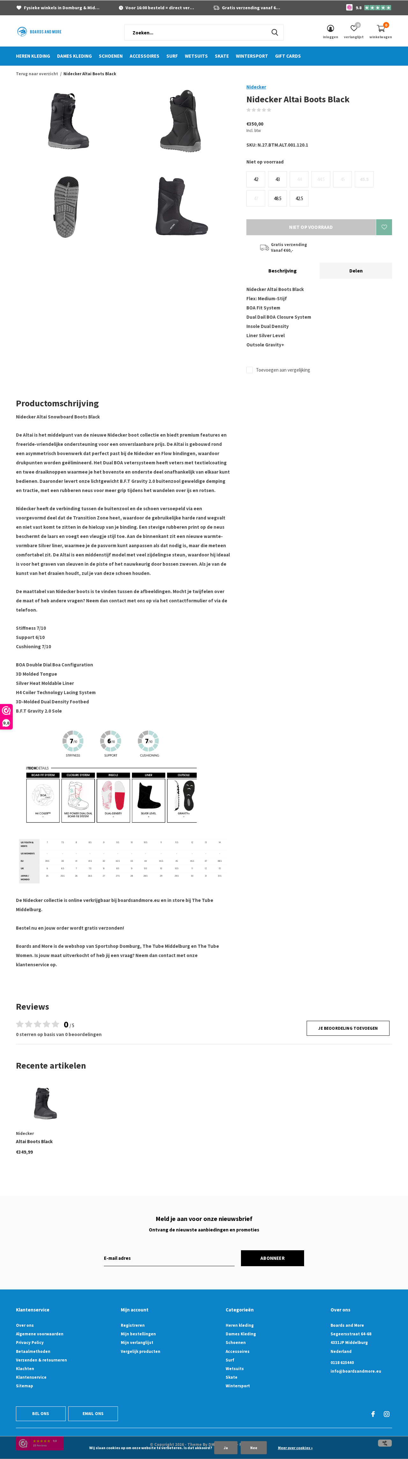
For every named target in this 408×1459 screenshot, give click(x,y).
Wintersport (252, 56)
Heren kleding (33, 56)
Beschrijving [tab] (282, 270)
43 (277, 179)
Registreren (133, 1325)
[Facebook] (373, 1414)
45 (342, 179)
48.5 (277, 198)
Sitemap (24, 1386)
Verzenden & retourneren (41, 1360)
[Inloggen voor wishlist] (384, 227)
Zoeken (275, 32)
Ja (226, 1447)
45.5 (364, 179)
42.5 (299, 198)
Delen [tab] (356, 270)
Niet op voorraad (311, 227)
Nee (253, 1447)
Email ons (93, 1413)
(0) (275, 110)
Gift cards (288, 56)
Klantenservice (31, 1377)
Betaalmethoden (33, 1351)
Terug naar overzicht (37, 73)
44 (299, 179)
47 (256, 198)
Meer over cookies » (295, 1447)
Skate (222, 56)
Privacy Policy (30, 1342)
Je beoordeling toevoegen (348, 1028)
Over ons (25, 1325)
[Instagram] (387, 1414)
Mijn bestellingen (138, 1334)
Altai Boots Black (34, 1141)
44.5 (321, 179)
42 (256, 179)
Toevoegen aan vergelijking (283, 370)
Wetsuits (196, 56)
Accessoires (144, 56)
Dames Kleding (74, 56)
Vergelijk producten (140, 1351)
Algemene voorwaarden (39, 1334)
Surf (172, 56)
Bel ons (40, 1413)
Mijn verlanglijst (137, 1342)
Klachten (25, 1368)
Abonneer (272, 1258)
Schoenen (111, 56)
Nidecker (256, 87)
